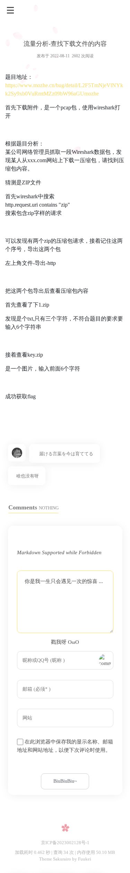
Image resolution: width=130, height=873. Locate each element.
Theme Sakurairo (55, 859)
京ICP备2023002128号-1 (65, 842)
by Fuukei (81, 859)
